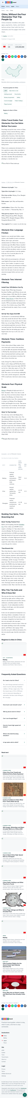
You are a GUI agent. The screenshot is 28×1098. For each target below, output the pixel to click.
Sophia (5, 36)
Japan (12, 6)
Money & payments (9, 97)
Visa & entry (17, 94)
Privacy (3, 1069)
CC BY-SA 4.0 (9, 182)
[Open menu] (2, 2)
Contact (4, 1061)
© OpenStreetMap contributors (17, 82)
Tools (3, 1054)
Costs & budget (8, 100)
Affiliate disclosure (6, 1073)
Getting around (8, 94)
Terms (3, 1071)
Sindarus (3, 182)
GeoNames (23, 1088)
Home (3, 10)
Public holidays (19, 100)
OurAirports (13, 1090)
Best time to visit (13, 90)
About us (4, 1059)
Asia (7, 10)
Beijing (7, 6)
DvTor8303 (4, 454)
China (3, 6)
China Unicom (10, 298)
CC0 (8, 454)
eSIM (5, 90)
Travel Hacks (5, 1057)
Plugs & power (8, 104)
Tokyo (17, 6)
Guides (3, 1052)
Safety (18, 97)
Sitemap (4, 1076)
